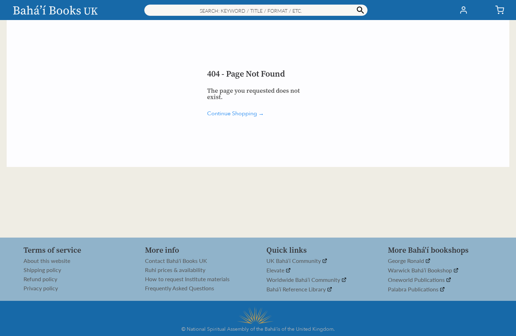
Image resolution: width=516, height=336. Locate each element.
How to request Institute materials (187, 279)
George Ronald (406, 261)
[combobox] (256, 10)
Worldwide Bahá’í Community (304, 280)
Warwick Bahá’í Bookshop (421, 270)
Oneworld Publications (417, 280)
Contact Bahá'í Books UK (176, 261)
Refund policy (40, 279)
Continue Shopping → (235, 113)
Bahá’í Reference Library (296, 289)
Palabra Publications (414, 289)
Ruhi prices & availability (175, 270)
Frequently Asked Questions (179, 288)
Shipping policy (42, 270)
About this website (47, 261)
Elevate (276, 270)
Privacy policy (41, 288)
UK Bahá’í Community (294, 261)
